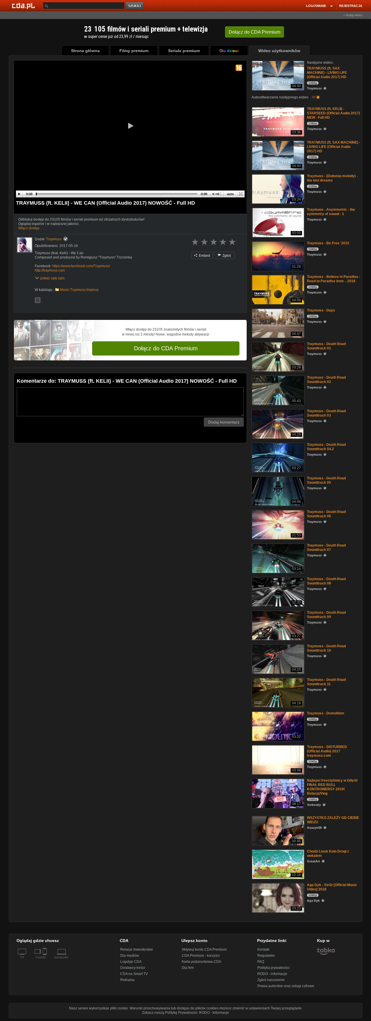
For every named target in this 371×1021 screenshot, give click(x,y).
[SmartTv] (45, 961)
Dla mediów (129, 956)
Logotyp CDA (130, 962)
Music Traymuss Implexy (79, 290)
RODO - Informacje (214, 1013)
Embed (204, 256)
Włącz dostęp (28, 228)
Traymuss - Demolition (325, 713)
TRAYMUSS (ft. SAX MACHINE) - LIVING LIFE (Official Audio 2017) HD (327, 72)
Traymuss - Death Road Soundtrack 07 (326, 547)
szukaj (135, 6)
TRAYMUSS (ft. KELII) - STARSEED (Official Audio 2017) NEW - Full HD (333, 113)
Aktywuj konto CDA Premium (204, 949)
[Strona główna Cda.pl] (24, 5)
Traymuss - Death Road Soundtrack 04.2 (326, 447)
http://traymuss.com (50, 270)
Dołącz (254, 32)
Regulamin (266, 956)
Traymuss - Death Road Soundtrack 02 (326, 379)
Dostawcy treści (132, 968)
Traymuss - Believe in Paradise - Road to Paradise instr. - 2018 (333, 279)
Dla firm (188, 968)
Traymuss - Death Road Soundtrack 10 (326, 648)
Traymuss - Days (321, 310)
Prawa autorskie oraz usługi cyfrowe (285, 986)
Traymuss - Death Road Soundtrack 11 (326, 682)
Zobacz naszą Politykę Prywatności (169, 1013)
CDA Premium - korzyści (201, 956)
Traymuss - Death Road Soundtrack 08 (326, 581)
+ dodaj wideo (352, 15)
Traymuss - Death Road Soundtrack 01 (326, 346)
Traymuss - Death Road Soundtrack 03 (326, 413)
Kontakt (263, 949)
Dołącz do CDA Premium (166, 348)
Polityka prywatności (273, 968)
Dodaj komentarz (223, 422)
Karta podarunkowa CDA (201, 962)
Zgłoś (226, 256)
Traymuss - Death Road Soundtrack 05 (326, 480)
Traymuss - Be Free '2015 (328, 243)
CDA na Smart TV (134, 974)
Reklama (127, 980)
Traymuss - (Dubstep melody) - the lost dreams (332, 178)
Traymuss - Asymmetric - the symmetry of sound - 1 (331, 212)
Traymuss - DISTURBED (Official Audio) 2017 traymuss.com (327, 751)
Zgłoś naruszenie (271, 980)
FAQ (260, 962)
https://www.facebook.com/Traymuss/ (81, 266)
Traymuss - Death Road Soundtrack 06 (326, 514)
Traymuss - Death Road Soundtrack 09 (326, 615)
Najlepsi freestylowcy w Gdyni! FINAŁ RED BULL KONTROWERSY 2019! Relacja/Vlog (332, 786)
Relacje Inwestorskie (136, 949)
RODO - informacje (272, 974)
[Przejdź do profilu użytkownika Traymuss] (24, 245)
